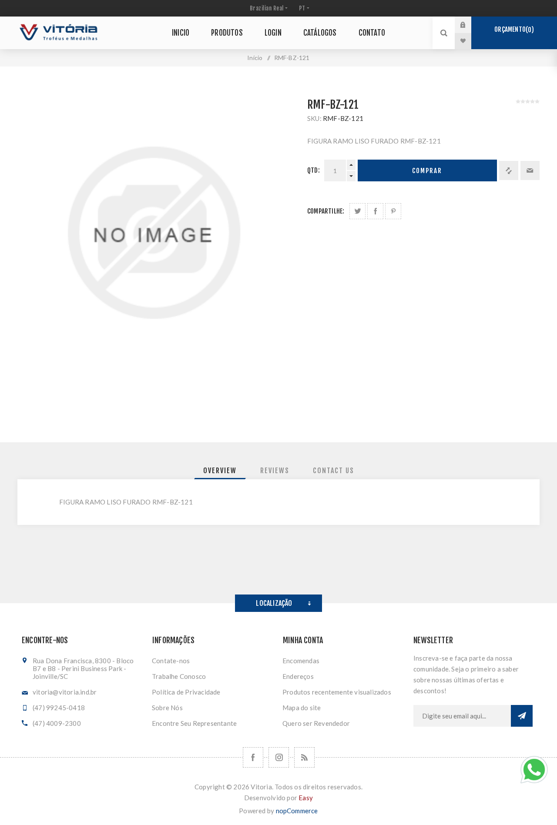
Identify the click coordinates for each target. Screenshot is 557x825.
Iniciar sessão (469, 24)
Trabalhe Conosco (179, 676)
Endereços (298, 676)
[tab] (220, 470)
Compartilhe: (325, 211)
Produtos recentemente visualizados (336, 692)
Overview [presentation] (220, 470)
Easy (306, 798)
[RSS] (304, 757)
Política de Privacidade (186, 692)
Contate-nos (171, 661)
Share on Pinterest (393, 211)
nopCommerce (297, 811)
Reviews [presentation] (274, 470)
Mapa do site (301, 707)
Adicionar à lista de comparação (508, 170)
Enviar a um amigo (530, 170)
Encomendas (300, 661)
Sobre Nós (167, 707)
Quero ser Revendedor (316, 723)
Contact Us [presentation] (333, 470)
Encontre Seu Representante (194, 723)
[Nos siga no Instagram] (278, 757)
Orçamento (512, 29)
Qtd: (313, 170)
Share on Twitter (357, 211)
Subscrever (522, 716)
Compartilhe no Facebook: (375, 211)
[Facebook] (253, 757)
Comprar (427, 171)
